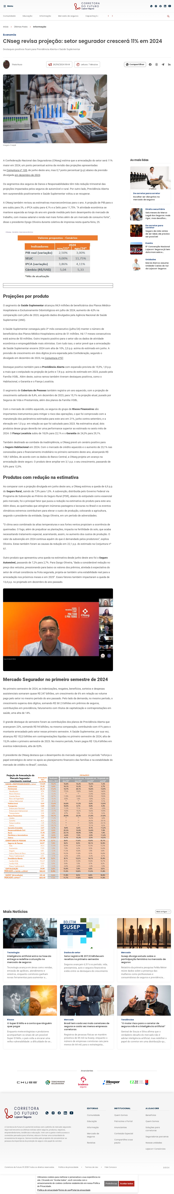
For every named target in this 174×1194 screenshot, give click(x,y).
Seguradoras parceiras (157, 1136)
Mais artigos (161, 912)
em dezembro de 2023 (27, 175)
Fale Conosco (111, 1167)
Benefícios (151, 1115)
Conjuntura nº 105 (16, 170)
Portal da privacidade (80, 1190)
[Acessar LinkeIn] (165, 6)
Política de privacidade (68, 1167)
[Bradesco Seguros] (87, 1082)
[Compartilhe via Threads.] (156, 64)
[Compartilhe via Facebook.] (150, 64)
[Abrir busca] (145, 6)
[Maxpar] (115, 1082)
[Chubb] (31, 1082)
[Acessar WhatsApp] (151, 6)
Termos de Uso (91, 1167)
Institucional (122, 1108)
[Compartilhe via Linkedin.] (168, 64)
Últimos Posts (21, 26)
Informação (45, 16)
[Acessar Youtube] (169, 6)
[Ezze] (143, 1082)
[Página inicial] (22, 1112)
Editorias (92, 1108)
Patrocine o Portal (123, 1121)
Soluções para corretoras (153, 1129)
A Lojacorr (152, 1108)
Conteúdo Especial (123, 1133)
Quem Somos (121, 1115)
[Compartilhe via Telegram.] (163, 64)
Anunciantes (120, 1127)
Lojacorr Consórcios (155, 1148)
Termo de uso (64, 1190)
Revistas (91, 1142)
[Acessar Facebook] (160, 6)
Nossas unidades (154, 1142)
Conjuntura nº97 (54, 358)
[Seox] (166, 1167)
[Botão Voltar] (108, 15)
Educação (27, 16)
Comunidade (9, 16)
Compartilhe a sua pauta (123, 1141)
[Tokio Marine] (59, 1082)
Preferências (111, 1184)
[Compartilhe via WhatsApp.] (135, 64)
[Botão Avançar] (112, 15)
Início (5, 26)
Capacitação (91, 16)
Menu (10, 6)
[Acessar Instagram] (156, 6)
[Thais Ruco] (6, 64)
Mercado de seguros (68, 16)
